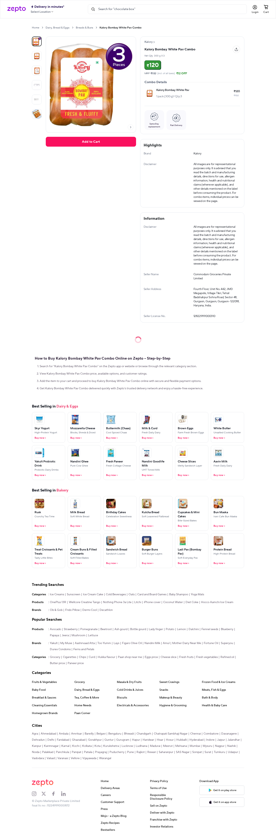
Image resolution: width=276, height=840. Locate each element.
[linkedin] (66, 793)
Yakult (54, 643)
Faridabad (63, 740)
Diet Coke (191, 602)
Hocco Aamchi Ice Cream (217, 602)
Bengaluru (114, 734)
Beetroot (106, 629)
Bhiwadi (129, 734)
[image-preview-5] (37, 114)
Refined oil (227, 657)
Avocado (55, 629)
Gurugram (122, 740)
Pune (130, 752)
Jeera (65, 635)
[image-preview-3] (37, 85)
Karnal (65, 746)
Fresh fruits (186, 657)
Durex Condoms (60, 649)
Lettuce (93, 635)
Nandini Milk (152, 643)
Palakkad (47, 752)
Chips (82, 657)
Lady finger (156, 629)
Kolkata (87, 746)
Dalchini (194, 629)
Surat (207, 752)
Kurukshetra (111, 746)
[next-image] (130, 127)
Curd (92, 657)
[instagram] (37, 793)
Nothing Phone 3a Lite (117, 602)
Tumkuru (219, 752)
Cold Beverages (116, 594)
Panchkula (62, 752)
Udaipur (233, 752)
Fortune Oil (211, 643)
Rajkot (140, 752)
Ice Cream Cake (93, 594)
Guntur (109, 740)
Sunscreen (73, 594)
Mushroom (78, 635)
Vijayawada (89, 758)
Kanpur (36, 746)
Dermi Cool (89, 610)
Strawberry (71, 629)
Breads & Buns (84, 27)
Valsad (51, 758)
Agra (35, 734)
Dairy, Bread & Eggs (57, 27)
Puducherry (117, 752)
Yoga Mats (197, 594)
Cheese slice (169, 657)
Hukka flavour (106, 657)
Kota (97, 746)
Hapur (136, 740)
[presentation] (42, 27)
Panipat (76, 752)
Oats (132, 594)
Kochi (75, 746)
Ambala (63, 734)
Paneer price (76, 663)
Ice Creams (57, 594)
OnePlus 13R (58, 602)
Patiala (88, 752)
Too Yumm (104, 643)
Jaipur (221, 740)
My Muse (66, 643)
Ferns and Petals (83, 649)
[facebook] (56, 793)
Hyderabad (196, 740)
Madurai (155, 746)
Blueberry (227, 629)
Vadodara (38, 758)
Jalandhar (234, 740)
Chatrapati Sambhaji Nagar (171, 734)
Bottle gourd (138, 629)
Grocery (55, 657)
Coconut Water (173, 602)
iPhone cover (152, 602)
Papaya (54, 635)
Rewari (151, 752)
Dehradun (38, 740)
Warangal (105, 758)
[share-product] (236, 49)
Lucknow (127, 746)
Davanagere (229, 734)
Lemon (181, 629)
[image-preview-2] (37, 70)
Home (35, 27)
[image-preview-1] (37, 56)
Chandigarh (143, 734)
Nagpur (220, 746)
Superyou (227, 643)
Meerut (168, 746)
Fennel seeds (209, 629)
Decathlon (106, 610)
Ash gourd (120, 629)
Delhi (50, 740)
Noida (35, 752)
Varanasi (62, 758)
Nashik (231, 746)
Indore (210, 740)
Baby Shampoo (178, 594)
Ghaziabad (78, 740)
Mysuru (207, 746)
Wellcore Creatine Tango (84, 602)
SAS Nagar (183, 752)
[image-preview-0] (37, 41)
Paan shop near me (130, 657)
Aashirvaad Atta (85, 643)
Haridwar (148, 740)
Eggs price (151, 657)
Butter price (57, 663)
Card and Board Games (151, 594)
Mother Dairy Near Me (186, 643)
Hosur (170, 740)
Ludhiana (141, 746)
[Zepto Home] (16, 9)
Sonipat (197, 752)
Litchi (137, 602)
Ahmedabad (48, 734)
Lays (116, 643)
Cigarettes (69, 657)
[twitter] (46, 793)
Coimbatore (211, 734)
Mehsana (181, 746)
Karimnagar (51, 746)
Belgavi (101, 734)
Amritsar (76, 734)
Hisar (160, 740)
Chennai (195, 734)
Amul (166, 643)
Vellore (75, 758)
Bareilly (89, 734)
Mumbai (195, 746)
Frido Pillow (72, 610)
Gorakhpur (95, 740)
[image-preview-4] (37, 99)
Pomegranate (89, 629)
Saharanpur (166, 752)
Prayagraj (101, 752)
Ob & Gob (56, 610)
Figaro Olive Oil (132, 643)
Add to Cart (91, 142)
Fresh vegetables (207, 657)
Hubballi (181, 740)
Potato (170, 629)
